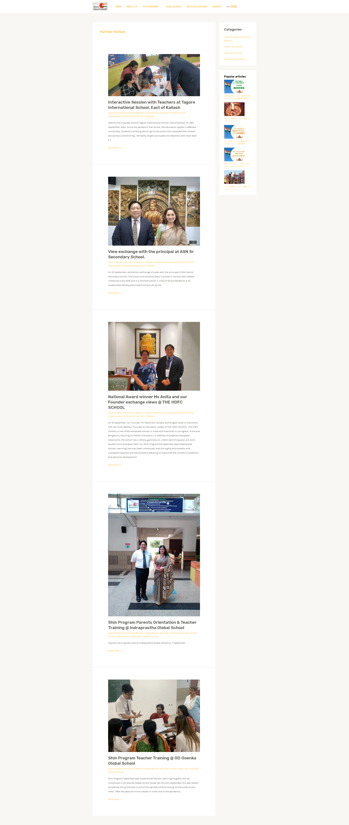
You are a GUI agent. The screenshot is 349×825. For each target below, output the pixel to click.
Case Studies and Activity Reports (125, 112)
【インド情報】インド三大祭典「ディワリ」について (237, 120)
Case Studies (174, 6)
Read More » (114, 147)
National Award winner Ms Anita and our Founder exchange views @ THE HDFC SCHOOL (147, 402)
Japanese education (235, 59)
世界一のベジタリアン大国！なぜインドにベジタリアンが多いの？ (237, 165)
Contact (217, 6)
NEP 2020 (136, 636)
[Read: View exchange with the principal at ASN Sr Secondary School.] (154, 211)
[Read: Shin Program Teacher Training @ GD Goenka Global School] (154, 715)
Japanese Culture (233, 52)
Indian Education (233, 46)
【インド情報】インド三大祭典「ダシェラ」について (237, 188)
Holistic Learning (179, 633)
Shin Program (147, 116)
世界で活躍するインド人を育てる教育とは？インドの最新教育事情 (237, 97)
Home (118, 6)
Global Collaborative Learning (161, 262)
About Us (132, 6)
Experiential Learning (157, 112)
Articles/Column (196, 6)
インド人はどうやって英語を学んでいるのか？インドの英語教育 (237, 142)
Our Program (150, 6)
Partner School (131, 116)
